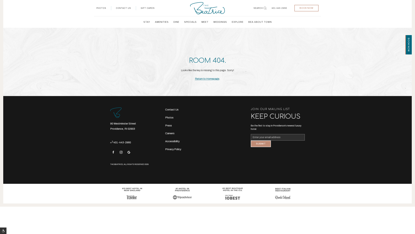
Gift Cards (148, 8)
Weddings (220, 22)
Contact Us (123, 8)
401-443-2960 (279, 8)
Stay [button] (146, 22)
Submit (261, 146)
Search (258, 8)
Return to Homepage (207, 78)
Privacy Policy (173, 149)
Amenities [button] (162, 22)
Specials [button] (190, 22)
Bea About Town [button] (260, 22)
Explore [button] (237, 22)
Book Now (306, 8)
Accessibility (172, 141)
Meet (205, 22)
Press (168, 125)
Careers (169, 133)
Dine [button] (176, 22)
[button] (3, 231)
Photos (101, 8)
